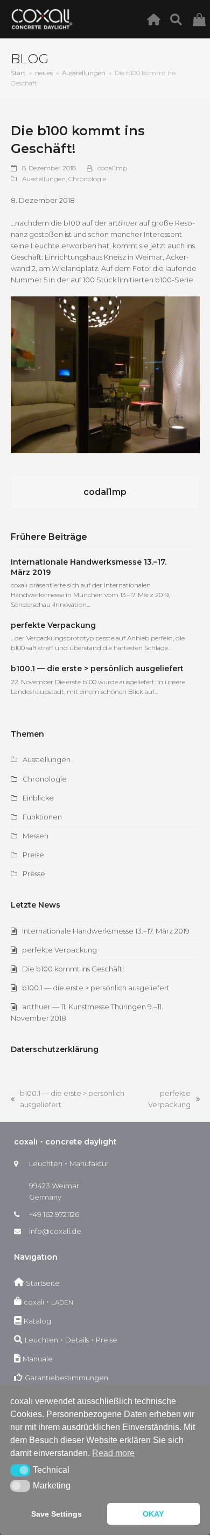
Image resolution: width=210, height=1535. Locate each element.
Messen (35, 835)
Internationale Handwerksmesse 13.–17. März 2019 (106, 931)
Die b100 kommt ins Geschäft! (73, 968)
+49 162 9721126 (54, 1214)
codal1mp (112, 168)
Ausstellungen (44, 179)
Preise (33, 854)
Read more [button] (113, 1453)
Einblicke (38, 797)
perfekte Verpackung (53, 625)
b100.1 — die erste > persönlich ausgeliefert (97, 668)
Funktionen (42, 816)
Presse (34, 873)
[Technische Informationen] (179, 18)
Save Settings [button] (56, 1514)
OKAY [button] (153, 1514)
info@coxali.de (55, 1231)
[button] (20, 1470)
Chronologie (87, 179)
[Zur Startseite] (156, 18)
